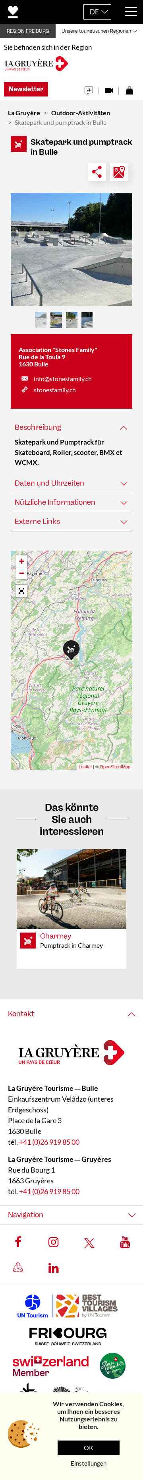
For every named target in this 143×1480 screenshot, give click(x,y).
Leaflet (85, 766)
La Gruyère (24, 112)
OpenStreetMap (115, 766)
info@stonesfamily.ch (63, 378)
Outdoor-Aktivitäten (80, 112)
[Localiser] (119, 172)
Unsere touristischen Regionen (96, 31)
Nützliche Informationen (55, 502)
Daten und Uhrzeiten (49, 483)
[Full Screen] (21, 591)
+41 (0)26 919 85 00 (49, 1142)
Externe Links (37, 521)
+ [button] (21, 561)
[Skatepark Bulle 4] (71, 249)
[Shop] (129, 88)
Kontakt (21, 1014)
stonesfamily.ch (55, 390)
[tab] (71, 427)
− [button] (21, 573)
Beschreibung (38, 427)
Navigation (25, 1214)
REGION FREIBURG (28, 31)
